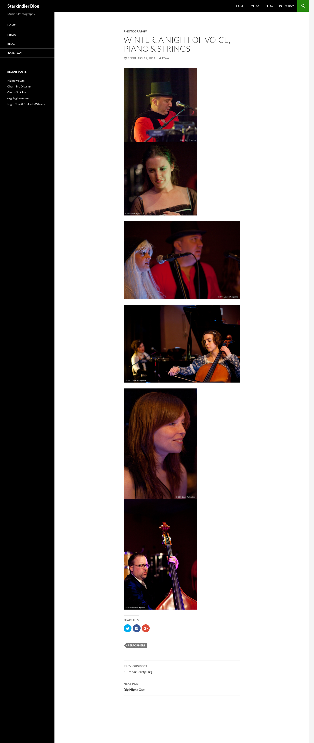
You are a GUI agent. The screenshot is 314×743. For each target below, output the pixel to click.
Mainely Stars (16, 80)
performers (136, 645)
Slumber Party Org (138, 669)
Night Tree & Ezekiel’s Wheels (26, 104)
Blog (269, 5)
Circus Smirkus (16, 92)
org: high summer (18, 98)
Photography (135, 31)
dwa (165, 58)
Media (255, 5)
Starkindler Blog (23, 6)
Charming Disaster (19, 86)
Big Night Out (134, 687)
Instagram (286, 5)
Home (240, 5)
